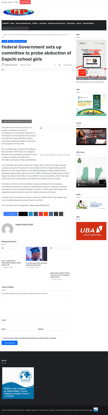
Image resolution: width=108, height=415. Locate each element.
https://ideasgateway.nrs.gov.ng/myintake (90, 82)
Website (40, 329)
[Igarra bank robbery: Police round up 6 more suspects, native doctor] (61, 259)
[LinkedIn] (31, 214)
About (46, 410)
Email (4, 329)
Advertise (59, 410)
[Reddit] (46, 214)
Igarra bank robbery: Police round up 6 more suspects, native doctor (60, 275)
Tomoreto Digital (87, 410)
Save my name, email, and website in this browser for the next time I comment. (29, 338)
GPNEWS (5, 23)
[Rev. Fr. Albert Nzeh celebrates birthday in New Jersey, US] (12, 253)
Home (5, 34)
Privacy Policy (67, 410)
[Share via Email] (56, 214)
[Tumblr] (36, 214)
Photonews (71, 23)
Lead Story (43, 23)
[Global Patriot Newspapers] (18, 12)
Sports (78, 23)
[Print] (61, 214)
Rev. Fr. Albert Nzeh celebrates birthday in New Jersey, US (11, 263)
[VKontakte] (51, 214)
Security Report (88, 23)
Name (4, 320)
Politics (35, 23)
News (12, 23)
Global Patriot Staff (11, 65)
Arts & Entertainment (23, 23)
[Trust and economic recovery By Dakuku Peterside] (36, 254)
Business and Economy (56, 23)
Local (15, 34)
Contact (52, 410)
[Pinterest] (41, 214)
